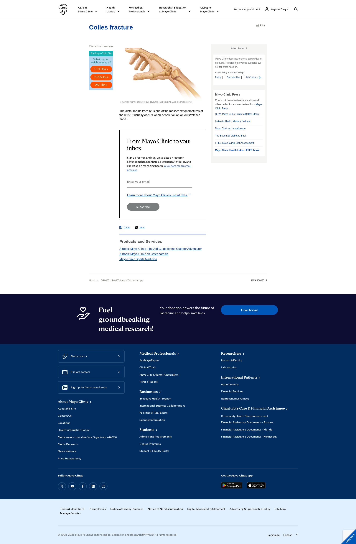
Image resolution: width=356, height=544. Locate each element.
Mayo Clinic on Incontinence (230, 128)
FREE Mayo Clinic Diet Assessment (234, 143)
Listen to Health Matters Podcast (232, 121)
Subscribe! (143, 207)
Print (262, 25)
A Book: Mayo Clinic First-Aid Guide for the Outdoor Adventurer (160, 248)
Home (92, 280)
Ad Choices (252, 77)
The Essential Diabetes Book (230, 135)
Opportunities (233, 77)
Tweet (142, 227)
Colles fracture (111, 27)
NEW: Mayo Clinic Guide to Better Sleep (237, 114)
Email (128, 192)
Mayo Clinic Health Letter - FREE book (237, 150)
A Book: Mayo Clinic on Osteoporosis (143, 254)
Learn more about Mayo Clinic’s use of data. (157, 195)
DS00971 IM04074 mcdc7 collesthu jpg (122, 280)
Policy (218, 77)
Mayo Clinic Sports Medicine (138, 259)
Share (127, 227)
